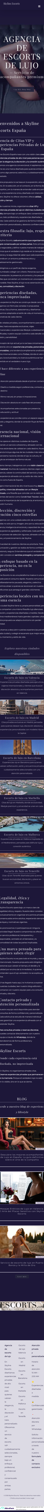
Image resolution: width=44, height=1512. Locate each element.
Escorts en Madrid (22, 1362)
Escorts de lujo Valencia (22, 1349)
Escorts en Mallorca (22, 1400)
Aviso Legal (30, 1498)
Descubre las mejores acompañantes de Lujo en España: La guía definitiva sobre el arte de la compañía (22, 1157)
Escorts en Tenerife (22, 1412)
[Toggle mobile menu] (39, 6)
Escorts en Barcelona (22, 1374)
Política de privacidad (18, 1498)
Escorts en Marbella (22, 1387)
